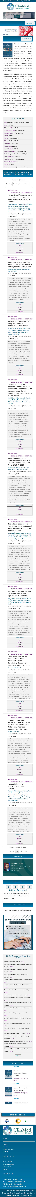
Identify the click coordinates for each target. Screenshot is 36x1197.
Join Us (5, 1169)
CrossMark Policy (18, 1)
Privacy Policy (27, 1195)
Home (5, 1144)
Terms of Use (18, 1195)
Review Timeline (7, 1)
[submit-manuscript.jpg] (18, 932)
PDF (20, 246)
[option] (7, 1121)
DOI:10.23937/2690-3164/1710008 (22, 781)
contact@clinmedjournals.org (17, 1186)
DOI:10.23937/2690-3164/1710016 (22, 260)
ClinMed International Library (18, 1190)
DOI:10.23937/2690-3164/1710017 (22, 192)
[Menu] (30, 23)
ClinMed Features (29, 1)
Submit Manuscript (8, 1149)
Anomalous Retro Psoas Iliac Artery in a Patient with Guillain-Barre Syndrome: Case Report (20, 264)
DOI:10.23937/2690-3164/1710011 (22, 589)
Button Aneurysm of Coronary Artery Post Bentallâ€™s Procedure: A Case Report (19, 323)
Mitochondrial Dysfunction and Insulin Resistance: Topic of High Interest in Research (19, 593)
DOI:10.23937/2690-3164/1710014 (22, 382)
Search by (9, 184)
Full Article (19, 248)
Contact (5, 1151)
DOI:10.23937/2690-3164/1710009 (22, 718)
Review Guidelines (8, 1162)
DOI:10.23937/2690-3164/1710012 (22, 521)
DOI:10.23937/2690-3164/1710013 (22, 456)
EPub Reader (19, 252)
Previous (11, 851)
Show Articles (18, 180)
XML (20, 250)
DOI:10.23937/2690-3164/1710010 (22, 654)
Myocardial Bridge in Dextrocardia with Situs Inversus (16, 786)
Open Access (7, 1166)
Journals (5, 1147)
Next (26, 851)
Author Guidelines (8, 1164)
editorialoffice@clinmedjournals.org (18, 910)
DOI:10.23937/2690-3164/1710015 (22, 319)
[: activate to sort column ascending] (4, 187)
